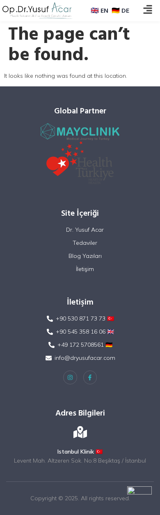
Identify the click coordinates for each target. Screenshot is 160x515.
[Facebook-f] (90, 377)
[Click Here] (148, 10)
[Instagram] (70, 377)
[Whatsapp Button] (139, 498)
